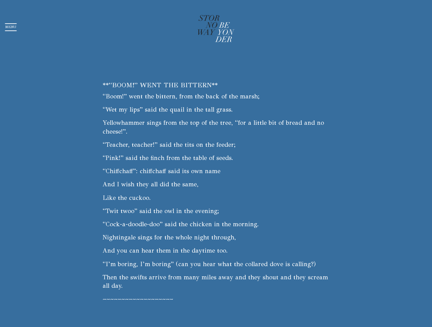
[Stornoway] (216, 27)
